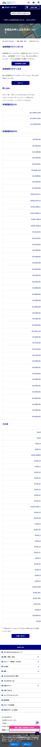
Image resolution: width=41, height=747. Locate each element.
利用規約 (4, 723)
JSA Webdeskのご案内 (10, 676)
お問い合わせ (20, 636)
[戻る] (37, 722)
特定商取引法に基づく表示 (9, 720)
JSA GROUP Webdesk (8, 41)
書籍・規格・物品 (9, 657)
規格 (4, 671)
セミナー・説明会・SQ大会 (12, 662)
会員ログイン (7, 686)
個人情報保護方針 (7, 717)
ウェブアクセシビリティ (11, 695)
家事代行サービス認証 (10, 710)
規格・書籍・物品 (21, 41)
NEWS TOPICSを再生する (20, 13)
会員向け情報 (34, 7)
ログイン (20, 83)
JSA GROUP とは (8, 681)
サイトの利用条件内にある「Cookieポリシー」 (20, 738)
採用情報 (6, 700)
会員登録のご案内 (20, 64)
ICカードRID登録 (8, 705)
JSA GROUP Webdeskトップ (12, 652)
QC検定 (5, 666)
